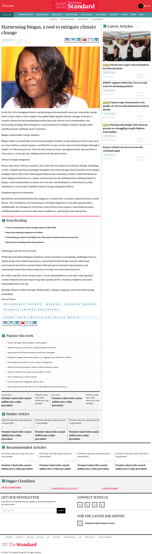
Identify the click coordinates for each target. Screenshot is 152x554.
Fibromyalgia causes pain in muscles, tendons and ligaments (30, 362)
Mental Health (57, 14)
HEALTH (6, 15)
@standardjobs (94, 523)
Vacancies (40, 537)
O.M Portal (56, 537)
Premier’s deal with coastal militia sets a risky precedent (16, 402)
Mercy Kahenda (110, 118)
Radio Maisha (68, 19)
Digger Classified (20, 481)
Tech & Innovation (72, 14)
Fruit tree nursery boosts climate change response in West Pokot (31, 228)
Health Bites (113, 14)
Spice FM (83, 19)
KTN (54, 19)
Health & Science (86, 14)
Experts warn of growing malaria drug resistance (25, 242)
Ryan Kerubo (109, 159)
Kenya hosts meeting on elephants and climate (24, 233)
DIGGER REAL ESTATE (65, 488)
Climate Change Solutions (31, 309)
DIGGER (141, 14)
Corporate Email (69, 537)
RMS (80, 537)
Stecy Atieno (109, 76)
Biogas (54, 304)
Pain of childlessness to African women (22, 377)
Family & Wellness (42, 14)
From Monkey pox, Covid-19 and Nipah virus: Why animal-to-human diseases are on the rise (42, 237)
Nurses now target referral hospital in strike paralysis (27, 343)
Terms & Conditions (104, 537)
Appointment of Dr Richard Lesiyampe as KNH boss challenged (31, 353)
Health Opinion (101, 14)
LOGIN (148, 6)
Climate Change (81, 304)
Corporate (8, 537)
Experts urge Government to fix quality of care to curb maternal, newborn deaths (126, 106)
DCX (48, 537)
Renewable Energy (23, 304)
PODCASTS (124, 14)
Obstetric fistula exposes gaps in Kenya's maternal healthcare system (33, 367)
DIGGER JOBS (110, 488)
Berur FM (98, 19)
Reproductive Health (26, 14)
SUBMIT (61, 511)
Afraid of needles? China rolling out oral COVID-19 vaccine (29, 372)
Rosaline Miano (22, 40)
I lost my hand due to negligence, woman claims (26, 382)
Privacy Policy (90, 537)
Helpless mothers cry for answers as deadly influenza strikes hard (32, 348)
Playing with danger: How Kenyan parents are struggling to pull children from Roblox (39, 358)
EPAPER (133, 14)
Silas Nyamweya (110, 140)
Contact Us (19, 537)
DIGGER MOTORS (11, 487)
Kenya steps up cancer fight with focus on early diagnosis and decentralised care (37, 387)
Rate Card (30, 537)
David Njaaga (109, 94)
